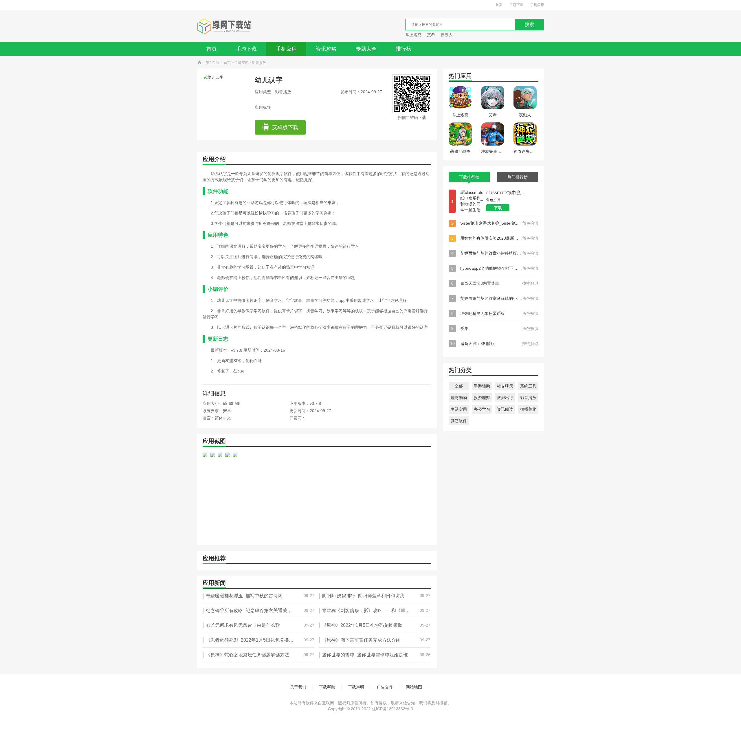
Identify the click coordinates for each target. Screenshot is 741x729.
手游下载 (516, 5)
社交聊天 (505, 386)
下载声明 (356, 687)
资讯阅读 (505, 409)
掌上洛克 (413, 34)
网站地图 (414, 687)
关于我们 (298, 687)
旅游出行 (505, 397)
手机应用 (537, 5)
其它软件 (459, 420)
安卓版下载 (285, 127)
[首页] (224, 26)
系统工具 (528, 386)
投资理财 (482, 397)
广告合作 (385, 687)
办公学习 (482, 409)
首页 (499, 5)
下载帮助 (327, 687)
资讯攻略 (326, 49)
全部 (459, 386)
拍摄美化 (528, 409)
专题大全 (366, 49)
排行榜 (403, 49)
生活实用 (459, 409)
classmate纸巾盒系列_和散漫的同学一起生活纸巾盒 (508, 192)
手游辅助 (482, 386)
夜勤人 (447, 34)
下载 (498, 207)
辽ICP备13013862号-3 (392, 708)
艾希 (431, 34)
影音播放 (259, 63)
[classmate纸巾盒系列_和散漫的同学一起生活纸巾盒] (471, 201)
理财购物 (459, 397)
